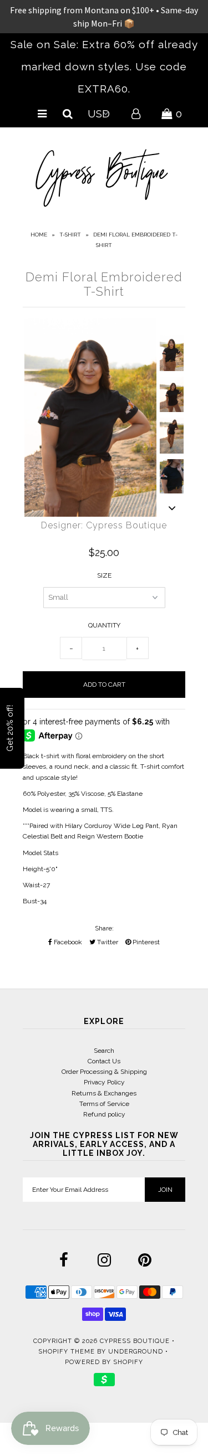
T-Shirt (70, 234)
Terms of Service (104, 1104)
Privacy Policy (104, 1082)
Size (104, 575)
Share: (104, 928)
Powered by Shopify (104, 1362)
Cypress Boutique (136, 1341)
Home (39, 234)
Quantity (104, 625)
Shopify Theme (66, 1351)
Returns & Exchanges (104, 1093)
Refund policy (104, 1114)
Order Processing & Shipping (104, 1072)
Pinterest (145, 942)
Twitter (106, 942)
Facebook (67, 942)
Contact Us (104, 1061)
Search (104, 1050)
